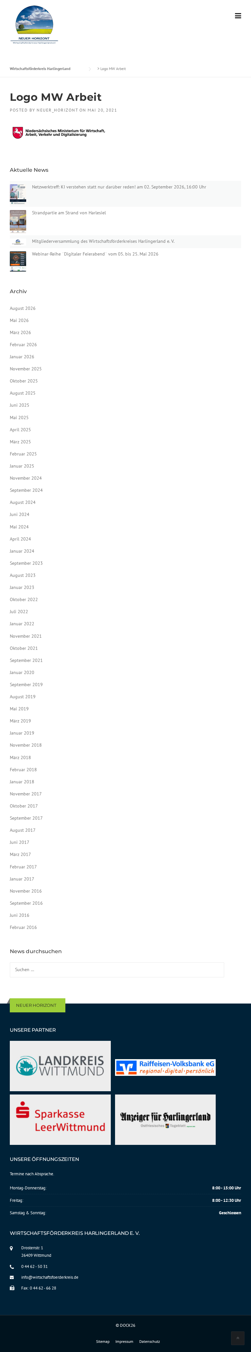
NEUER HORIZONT (36, 1005)
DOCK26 (127, 1325)
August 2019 (23, 697)
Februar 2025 (23, 454)
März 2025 (20, 442)
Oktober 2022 (24, 599)
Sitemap (102, 1341)
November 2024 (26, 478)
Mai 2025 (19, 417)
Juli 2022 (19, 611)
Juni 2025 (19, 405)
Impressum (124, 1341)
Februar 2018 (23, 770)
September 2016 (26, 903)
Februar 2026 (23, 344)
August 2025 (23, 393)
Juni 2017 (19, 842)
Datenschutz (149, 1341)
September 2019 (26, 684)
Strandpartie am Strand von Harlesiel (69, 213)
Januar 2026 (22, 357)
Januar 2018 (22, 782)
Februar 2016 (23, 927)
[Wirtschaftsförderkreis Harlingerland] (34, 26)
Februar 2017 (23, 867)
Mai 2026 (19, 320)
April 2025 (20, 430)
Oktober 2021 (24, 648)
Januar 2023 (22, 587)
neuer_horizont (57, 110)
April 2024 (20, 539)
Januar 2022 (22, 624)
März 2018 (20, 757)
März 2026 (20, 332)
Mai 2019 (19, 709)
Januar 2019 (22, 733)
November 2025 (26, 369)
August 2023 (23, 575)
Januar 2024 (22, 551)
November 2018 (26, 745)
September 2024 (26, 490)
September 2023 (26, 563)
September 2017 (26, 818)
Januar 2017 (22, 879)
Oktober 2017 (24, 806)
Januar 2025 (22, 466)
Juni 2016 (19, 915)
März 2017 (20, 854)
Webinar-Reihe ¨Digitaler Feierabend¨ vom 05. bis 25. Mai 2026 (95, 254)
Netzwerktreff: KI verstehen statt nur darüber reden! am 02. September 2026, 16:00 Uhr (119, 187)
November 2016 (26, 891)
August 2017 (23, 830)
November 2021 (26, 636)
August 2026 (23, 308)
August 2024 (23, 502)
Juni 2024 (19, 514)
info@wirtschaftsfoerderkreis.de (49, 1277)
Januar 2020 (22, 672)
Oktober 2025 (24, 381)
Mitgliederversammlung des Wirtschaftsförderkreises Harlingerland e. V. (103, 241)
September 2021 (26, 660)
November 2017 (26, 794)
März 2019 (20, 721)
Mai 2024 (19, 527)
